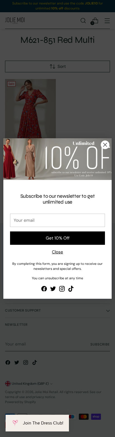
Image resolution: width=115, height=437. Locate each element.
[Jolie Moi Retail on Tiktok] (71, 289)
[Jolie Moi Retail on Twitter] (53, 289)
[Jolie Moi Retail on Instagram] (62, 289)
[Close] (105, 144)
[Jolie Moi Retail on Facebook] (44, 289)
